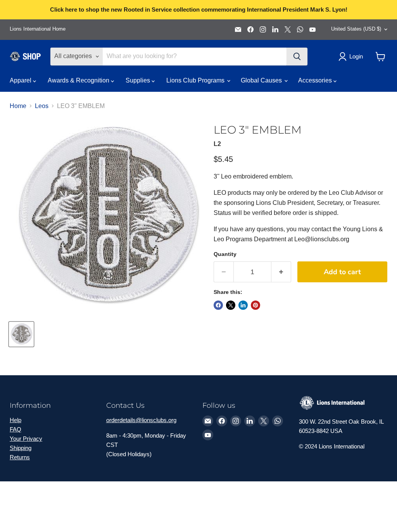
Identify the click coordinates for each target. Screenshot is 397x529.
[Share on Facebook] (218, 305)
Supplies (139, 80)
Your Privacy (26, 438)
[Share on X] (230, 305)
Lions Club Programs (196, 80)
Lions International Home (38, 29)
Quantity (225, 254)
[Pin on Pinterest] (255, 305)
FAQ (15, 429)
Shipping (20, 448)
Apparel (21, 80)
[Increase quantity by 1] (281, 272)
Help (15, 420)
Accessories (315, 80)
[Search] (297, 56)
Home (18, 106)
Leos (41, 106)
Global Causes (262, 80)
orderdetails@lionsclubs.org (141, 420)
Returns (20, 457)
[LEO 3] (21, 334)
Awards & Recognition (79, 80)
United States (356, 29)
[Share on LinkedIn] (243, 305)
